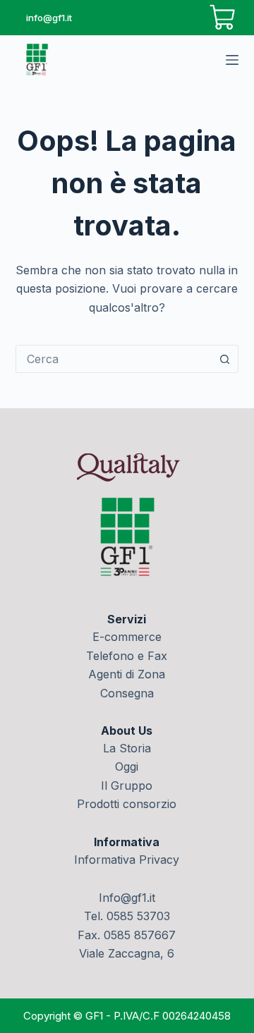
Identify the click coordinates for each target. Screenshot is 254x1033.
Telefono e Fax (126, 656)
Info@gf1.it (127, 898)
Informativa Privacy (126, 859)
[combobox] (114, 359)
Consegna (127, 693)
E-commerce (127, 637)
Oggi (126, 766)
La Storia (127, 748)
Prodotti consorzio (126, 804)
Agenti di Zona (126, 674)
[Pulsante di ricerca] (224, 359)
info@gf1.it (49, 17)
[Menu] (232, 60)
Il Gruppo (126, 785)
